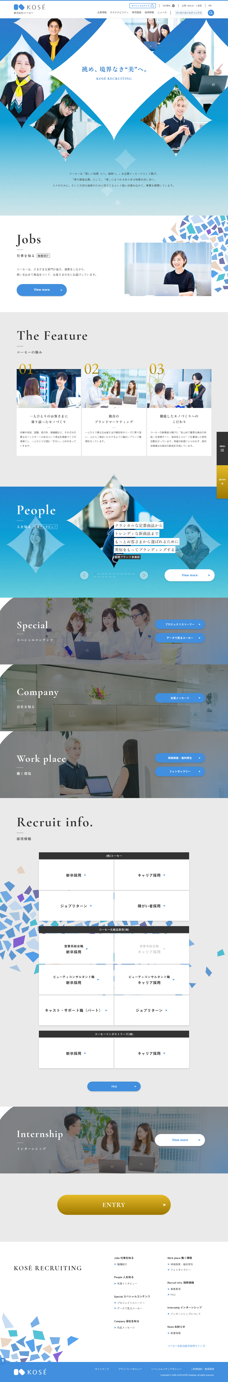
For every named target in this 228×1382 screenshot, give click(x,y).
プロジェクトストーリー (180, 624)
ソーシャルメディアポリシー (166, 1369)
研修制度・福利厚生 (180, 758)
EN (210, 6)
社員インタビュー (127, 1283)
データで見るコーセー (180, 638)
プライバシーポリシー (130, 1369)
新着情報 (176, 1333)
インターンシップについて (186, 1314)
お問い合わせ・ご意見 (192, 6)
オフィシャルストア (141, 6)
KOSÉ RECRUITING (48, 1268)
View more (42, 289)
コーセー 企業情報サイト (29, 7)
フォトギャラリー (180, 771)
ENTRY (114, 1205)
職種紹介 (122, 1264)
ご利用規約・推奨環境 (202, 1369)
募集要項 (176, 1289)
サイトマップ (102, 1369)
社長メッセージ (180, 698)
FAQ (114, 1086)
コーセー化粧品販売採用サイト (184, 1345)
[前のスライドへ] (84, 575)
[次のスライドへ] (144, 575)
